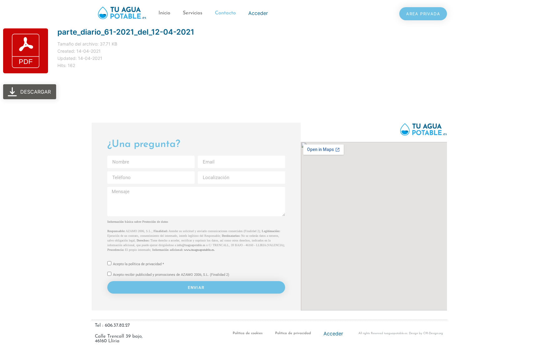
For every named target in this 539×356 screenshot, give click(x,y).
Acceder (258, 13)
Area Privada (423, 13)
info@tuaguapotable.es (191, 245)
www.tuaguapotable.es (199, 249)
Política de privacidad (293, 333)
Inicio (164, 13)
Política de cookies (248, 333)
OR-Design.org (433, 333)
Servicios (192, 13)
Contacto (225, 13)
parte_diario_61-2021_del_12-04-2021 (125, 32)
